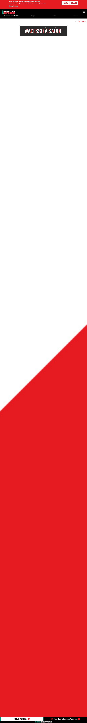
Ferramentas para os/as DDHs (11, 16)
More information (13, 6)
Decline (74, 2)
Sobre (54, 16)
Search (75, 16)
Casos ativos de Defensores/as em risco (64, 719)
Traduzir (83, 21)
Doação (33, 16)
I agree (65, 2)
